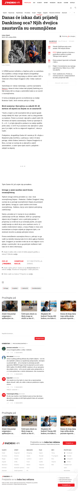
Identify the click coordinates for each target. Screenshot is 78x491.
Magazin (30, 450)
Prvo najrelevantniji (19, 343)
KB (4, 379)
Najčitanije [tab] (62, 41)
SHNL (16, 461)
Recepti (41, 456)
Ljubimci (29, 459)
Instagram (70, 459)
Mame (28, 464)
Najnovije (11, 13)
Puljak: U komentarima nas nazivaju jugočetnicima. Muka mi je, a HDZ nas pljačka (64, 68)
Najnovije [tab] (53, 41)
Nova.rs (5, 88)
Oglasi (59, 2)
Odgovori (41, 464)
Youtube (69, 456)
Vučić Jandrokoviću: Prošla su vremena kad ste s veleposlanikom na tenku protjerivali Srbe (64, 75)
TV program (54, 456)
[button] (4, 305)
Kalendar (41, 467)
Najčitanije (19, 13)
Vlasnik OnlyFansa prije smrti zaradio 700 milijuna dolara (62, 47)
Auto (28, 467)
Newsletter (67, 470)
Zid (34, 2)
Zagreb (45, 13)
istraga (5, 288)
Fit (27, 470)
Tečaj (53, 453)
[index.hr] (12, 2)
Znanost (64, 13)
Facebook (69, 453)
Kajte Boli (10, 378)
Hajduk (16, 459)
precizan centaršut (12, 347)
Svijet (34, 13)
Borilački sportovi (19, 467)
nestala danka (36, 288)
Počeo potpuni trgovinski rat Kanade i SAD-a (64, 61)
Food (28, 461)
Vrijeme (53, 461)
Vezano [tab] (71, 41)
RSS (52, 464)
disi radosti (10, 356)
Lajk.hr (41, 459)
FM (4, 395)
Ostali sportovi (18, 470)
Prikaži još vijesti (61, 83)
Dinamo (16, 456)
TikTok (69, 461)
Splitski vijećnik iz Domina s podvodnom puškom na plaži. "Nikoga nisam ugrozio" (64, 54)
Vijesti (39, 2)
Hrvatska (27, 13)
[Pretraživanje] (74, 8)
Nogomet (17, 453)
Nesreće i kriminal (54, 13)
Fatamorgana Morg (12, 394)
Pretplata (27, 2)
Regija (39, 13)
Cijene (66, 2)
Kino (52, 459)
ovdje (9, 269)
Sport (46, 2)
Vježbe (41, 461)
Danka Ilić (24, 288)
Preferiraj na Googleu (68, 36)
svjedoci (15, 288)
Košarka (16, 464)
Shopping (29, 453)
